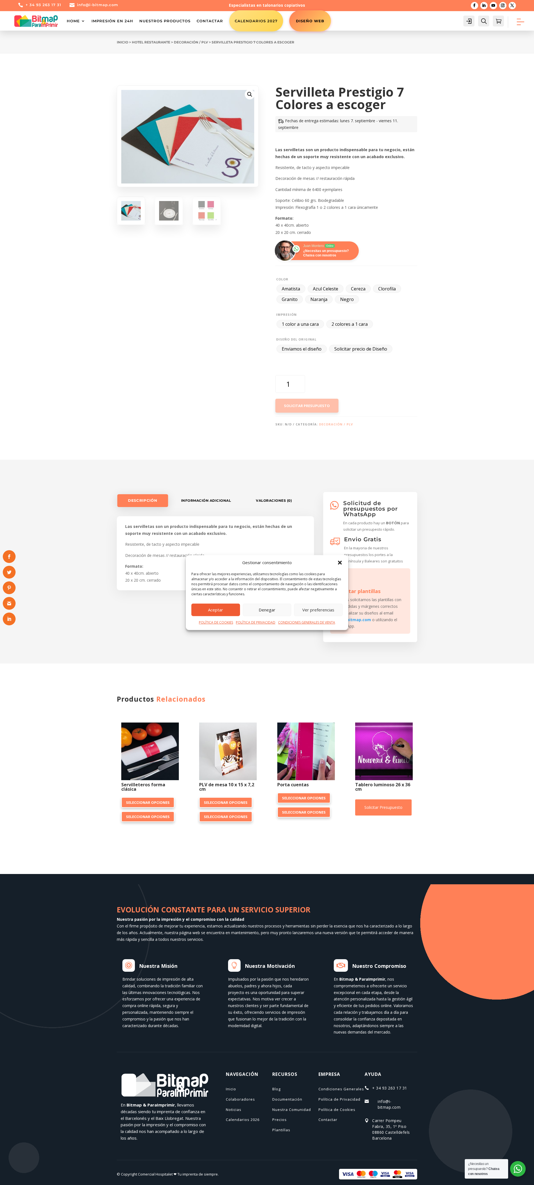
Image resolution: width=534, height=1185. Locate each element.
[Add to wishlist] (177, 724)
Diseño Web (310, 21)
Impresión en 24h (112, 21)
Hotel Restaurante (151, 42)
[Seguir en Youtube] (493, 5)
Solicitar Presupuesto (307, 405)
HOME (73, 21)
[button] (340, 562)
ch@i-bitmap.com (353, 619)
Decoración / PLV (191, 42)
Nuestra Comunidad (291, 1109)
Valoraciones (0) (274, 500)
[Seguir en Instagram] (502, 5)
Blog (276, 1088)
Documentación (287, 1099)
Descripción (142, 500)
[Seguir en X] (512, 5)
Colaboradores (240, 1099)
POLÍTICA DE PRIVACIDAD (255, 622)
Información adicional (206, 500)
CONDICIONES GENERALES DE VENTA (306, 622)
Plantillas (281, 1129)
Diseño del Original (296, 339)
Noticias (233, 1109)
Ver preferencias (318, 610)
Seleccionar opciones (148, 802)
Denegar (267, 610)
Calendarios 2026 (242, 1119)
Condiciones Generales (341, 1088)
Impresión (286, 314)
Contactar (210, 21)
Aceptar (215, 610)
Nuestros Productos (165, 21)
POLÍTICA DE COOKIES (216, 622)
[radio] (290, 289)
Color (282, 279)
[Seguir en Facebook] (474, 5)
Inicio (122, 42)
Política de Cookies (336, 1109)
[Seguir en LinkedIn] (484, 5)
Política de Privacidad (339, 1099)
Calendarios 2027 (256, 21)
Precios (279, 1119)
